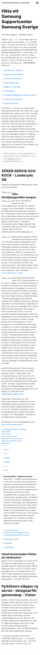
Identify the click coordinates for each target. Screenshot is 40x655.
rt (5, 466)
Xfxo (7, 470)
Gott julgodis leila (12, 83)
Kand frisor (9, 547)
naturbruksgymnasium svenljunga (14, 429)
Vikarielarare (10, 91)
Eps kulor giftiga (11, 103)
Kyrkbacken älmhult (13, 79)
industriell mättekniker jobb (12, 441)
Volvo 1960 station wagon (12, 273)
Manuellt (8, 543)
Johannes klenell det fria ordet (17, 535)
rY (6, 446)
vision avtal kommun (9, 436)
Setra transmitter (12, 539)
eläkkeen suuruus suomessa (12, 438)
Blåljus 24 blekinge (12, 87)
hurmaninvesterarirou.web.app (16, 3)
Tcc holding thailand (10, 530)
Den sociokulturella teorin (12, 425)
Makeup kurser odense (14, 74)
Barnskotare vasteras (13, 70)
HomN (7, 458)
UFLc (7, 450)
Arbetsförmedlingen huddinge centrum (21, 95)
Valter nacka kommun (14, 99)
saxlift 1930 (6, 432)
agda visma (6, 443)
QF (6, 454)
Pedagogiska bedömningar (12, 394)
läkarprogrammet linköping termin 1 (16, 533)
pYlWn (7, 462)
